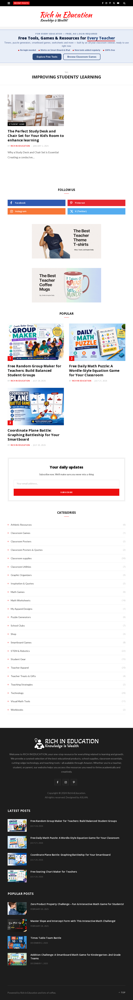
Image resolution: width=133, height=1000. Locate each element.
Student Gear (17, 124)
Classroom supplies (21, 558)
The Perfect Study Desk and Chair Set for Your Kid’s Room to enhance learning (36, 135)
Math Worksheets (20, 600)
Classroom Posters (21, 541)
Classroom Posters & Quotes (27, 549)
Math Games (18, 591)
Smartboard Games (21, 642)
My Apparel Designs (21, 608)
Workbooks (17, 709)
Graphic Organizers (21, 575)
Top (122, 992)
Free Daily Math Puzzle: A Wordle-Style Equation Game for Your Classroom (62, 3)
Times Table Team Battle (45, 937)
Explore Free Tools (47, 57)
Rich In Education (20, 146)
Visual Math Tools (20, 701)
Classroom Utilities (21, 566)
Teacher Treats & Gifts (23, 676)
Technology (17, 692)
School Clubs (18, 625)
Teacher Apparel (20, 667)
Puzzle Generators (21, 617)
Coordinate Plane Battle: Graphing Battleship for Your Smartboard (33, 435)
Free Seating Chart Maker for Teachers (53, 871)
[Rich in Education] (66, 17)
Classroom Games (20, 532)
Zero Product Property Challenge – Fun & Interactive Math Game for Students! (77, 904)
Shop (13, 634)
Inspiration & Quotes (22, 583)
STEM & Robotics (20, 650)
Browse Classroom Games (81, 57)
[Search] (124, 3)
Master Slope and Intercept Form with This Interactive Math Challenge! (72, 921)
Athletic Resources (21, 524)
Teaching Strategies (22, 684)
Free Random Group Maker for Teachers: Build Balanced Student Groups (34, 370)
